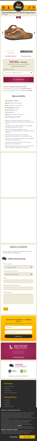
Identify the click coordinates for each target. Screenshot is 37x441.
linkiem (19, 425)
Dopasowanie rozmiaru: (10, 271)
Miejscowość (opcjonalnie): (11, 285)
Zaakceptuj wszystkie (27, 436)
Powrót (5, 14)
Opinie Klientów (9, 386)
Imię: (5, 278)
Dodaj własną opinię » (10, 56)
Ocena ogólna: (7, 264)
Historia (7, 388)
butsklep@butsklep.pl (18, 357)
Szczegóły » (30, 90)
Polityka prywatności (11, 392)
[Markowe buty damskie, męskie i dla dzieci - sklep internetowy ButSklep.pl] (18, 6)
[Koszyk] (34, 7)
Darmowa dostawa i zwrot (18, 66)
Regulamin (8, 390)
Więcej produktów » (26, 56)
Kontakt (7, 400)
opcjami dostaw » (27, 88)
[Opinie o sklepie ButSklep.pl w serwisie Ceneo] (24, 371)
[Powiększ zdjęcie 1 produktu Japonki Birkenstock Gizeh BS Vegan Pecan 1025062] (18, 32)
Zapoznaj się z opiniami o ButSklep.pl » (19, 376)
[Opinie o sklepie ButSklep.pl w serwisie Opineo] (12, 371)
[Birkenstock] (26, 51)
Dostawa (7, 402)
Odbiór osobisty (9, 406)
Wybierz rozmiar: (8, 69)
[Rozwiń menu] (4, 7)
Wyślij (6, 309)
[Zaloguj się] (9, 7)
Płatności (7, 404)
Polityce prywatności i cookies (9, 429)
